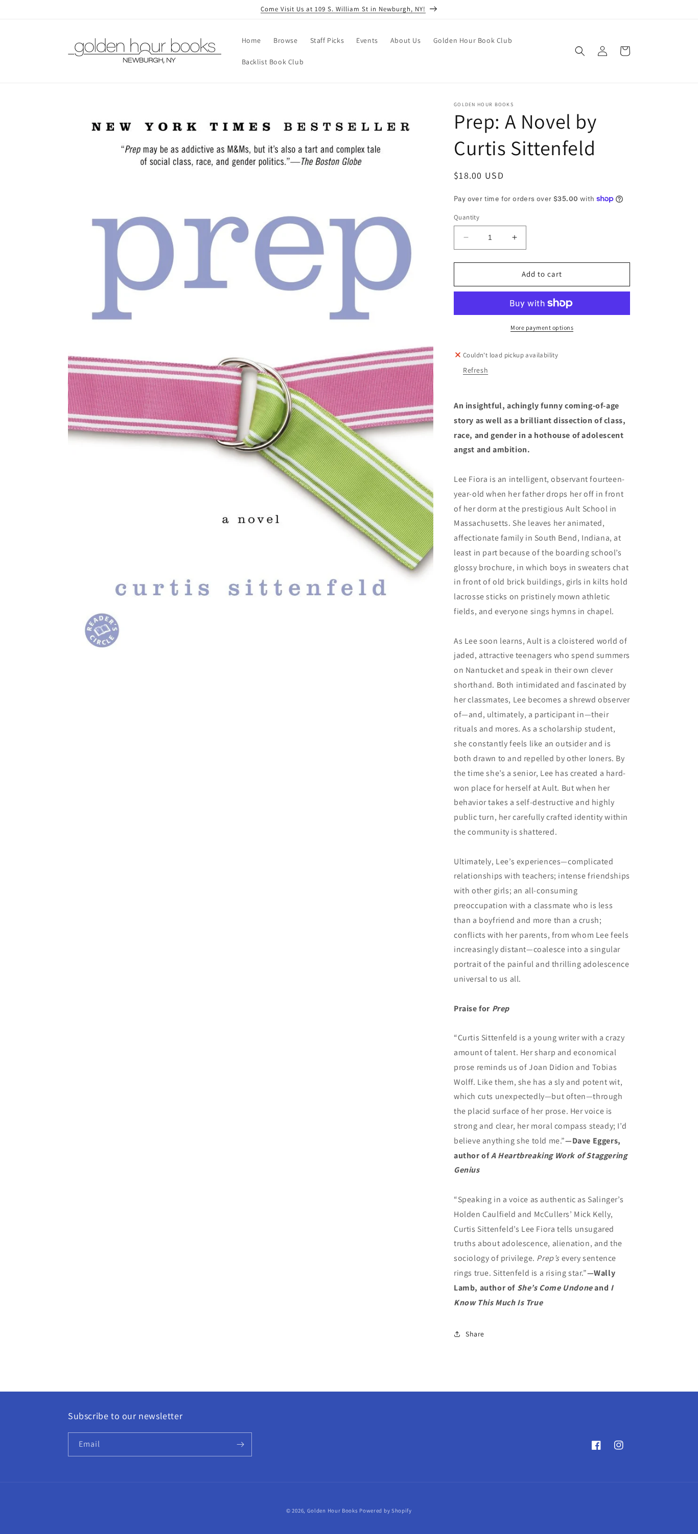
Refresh (475, 370)
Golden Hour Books (332, 1510)
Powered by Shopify (385, 1510)
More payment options (541, 327)
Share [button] (475, 1333)
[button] (580, 51)
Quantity (466, 217)
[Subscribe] (240, 1444)
